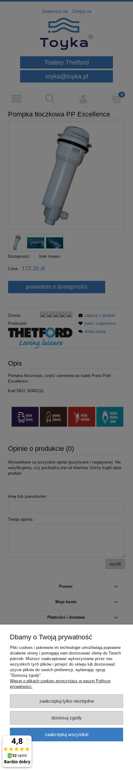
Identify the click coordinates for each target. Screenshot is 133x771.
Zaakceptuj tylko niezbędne (66, 701)
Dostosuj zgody (66, 717)
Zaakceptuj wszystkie (66, 734)
